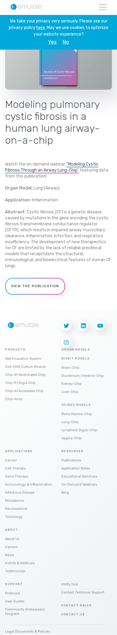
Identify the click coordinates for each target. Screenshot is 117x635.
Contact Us (73, 614)
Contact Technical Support (82, 592)
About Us (12, 539)
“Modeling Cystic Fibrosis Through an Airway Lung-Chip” (51, 167)
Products (15, 349)
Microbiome (14, 501)
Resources (72, 451)
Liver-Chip (70, 392)
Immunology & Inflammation (28, 484)
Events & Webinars (19, 563)
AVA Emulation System (23, 359)
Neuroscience (16, 509)
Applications (18, 451)
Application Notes (76, 468)
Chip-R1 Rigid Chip (20, 383)
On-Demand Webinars (79, 484)
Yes (52, 42)
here (40, 27)
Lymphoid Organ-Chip (79, 430)
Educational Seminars (79, 476)
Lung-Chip (70, 422)
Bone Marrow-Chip (77, 414)
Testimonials (15, 571)
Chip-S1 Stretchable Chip (25, 375)
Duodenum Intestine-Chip (83, 376)
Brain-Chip (70, 368)
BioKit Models (76, 358)
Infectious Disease (19, 493)
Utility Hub (69, 584)
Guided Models (76, 405)
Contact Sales (76, 605)
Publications (71, 460)
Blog (65, 493)
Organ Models (76, 349)
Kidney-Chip (72, 384)
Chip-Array (13, 399)
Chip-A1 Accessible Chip (24, 391)
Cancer (11, 460)
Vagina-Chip (72, 438)
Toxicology (13, 517)
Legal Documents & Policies (27, 632)
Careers (11, 547)
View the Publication (35, 286)
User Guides (14, 601)
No (66, 42)
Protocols (12, 593)
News (9, 555)
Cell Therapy (15, 468)
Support (14, 584)
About (11, 530)
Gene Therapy (16, 476)
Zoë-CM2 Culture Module (25, 367)
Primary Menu (102, 7)
